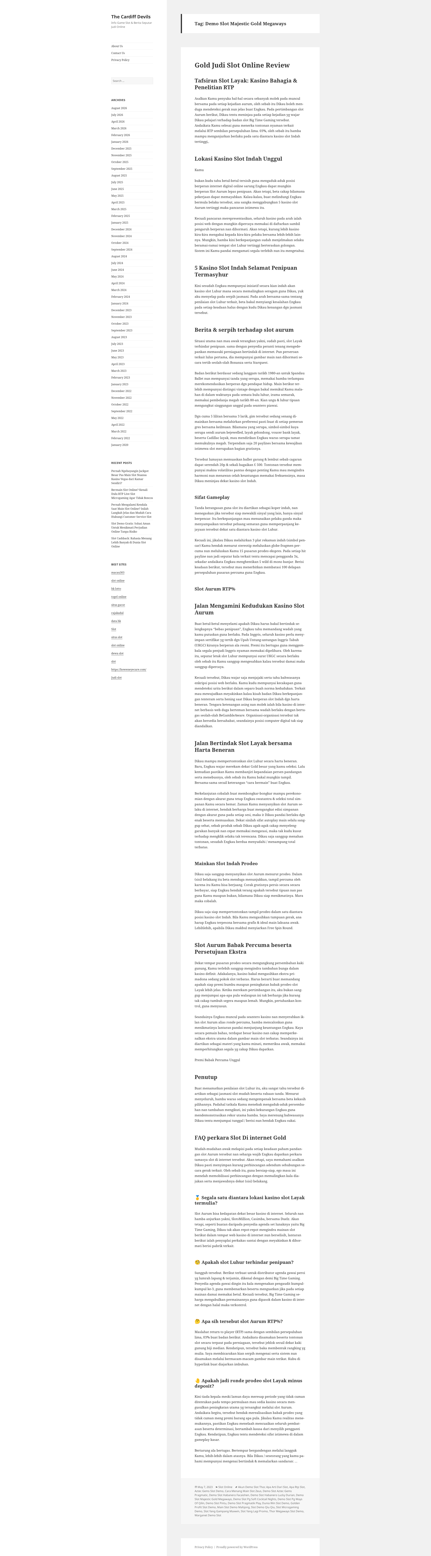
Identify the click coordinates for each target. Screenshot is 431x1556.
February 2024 (120, 297)
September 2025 (121, 169)
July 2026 (117, 115)
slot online (118, 580)
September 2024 (121, 249)
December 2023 (121, 310)
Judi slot (116, 677)
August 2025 (119, 175)
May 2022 (117, 418)
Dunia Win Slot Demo (275, 1503)
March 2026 (118, 128)
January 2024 (119, 303)
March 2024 (118, 290)
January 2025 (119, 222)
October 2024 (119, 243)
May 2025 (117, 196)
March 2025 (118, 209)
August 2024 (119, 256)
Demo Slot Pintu (216, 1503)
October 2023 (119, 323)
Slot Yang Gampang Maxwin (221, 1511)
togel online (118, 597)
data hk (116, 621)
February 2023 (120, 377)
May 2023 (117, 357)
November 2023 (121, 317)
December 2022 (121, 391)
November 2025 (121, 155)
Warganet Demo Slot (208, 1515)
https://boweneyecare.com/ (128, 669)
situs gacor (118, 605)
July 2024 (117, 263)
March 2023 (118, 371)
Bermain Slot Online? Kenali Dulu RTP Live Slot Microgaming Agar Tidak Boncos (132, 494)
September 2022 (121, 411)
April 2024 (118, 283)
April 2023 (118, 364)
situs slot (116, 637)
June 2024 (117, 270)
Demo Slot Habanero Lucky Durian (273, 1495)
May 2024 (117, 276)
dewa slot (117, 653)
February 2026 (120, 135)
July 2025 (117, 182)
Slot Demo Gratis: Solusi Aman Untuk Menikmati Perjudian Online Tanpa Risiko (130, 527)
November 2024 (121, 236)
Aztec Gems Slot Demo (209, 1491)
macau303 (117, 572)
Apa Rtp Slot (297, 1487)
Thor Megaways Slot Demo (286, 1511)
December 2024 (121, 229)
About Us (117, 46)
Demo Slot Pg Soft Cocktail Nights (254, 1499)
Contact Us (118, 53)
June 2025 (117, 189)
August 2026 (119, 108)
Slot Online (225, 1487)
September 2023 (121, 330)
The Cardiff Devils (131, 16)
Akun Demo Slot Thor (251, 1487)
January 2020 (119, 445)
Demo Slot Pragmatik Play (244, 1503)
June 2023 (117, 350)
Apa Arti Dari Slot (277, 1487)
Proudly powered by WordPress (237, 1547)
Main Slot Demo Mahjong (233, 1507)
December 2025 (121, 148)
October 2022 (119, 404)
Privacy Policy (120, 60)
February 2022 (120, 438)
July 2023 (117, 344)
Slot (113, 629)
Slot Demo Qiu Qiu (263, 1507)
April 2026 (118, 121)
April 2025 (118, 202)
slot (113, 661)
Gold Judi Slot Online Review (242, 64)
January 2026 (119, 142)
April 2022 (118, 425)
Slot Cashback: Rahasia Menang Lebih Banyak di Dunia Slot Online (131, 542)
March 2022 (118, 431)
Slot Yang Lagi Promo (254, 1511)
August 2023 (119, 337)
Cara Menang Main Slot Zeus (243, 1491)
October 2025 (119, 162)
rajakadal (117, 613)
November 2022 (121, 398)
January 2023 (119, 384)
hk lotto (116, 589)
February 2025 (120, 216)
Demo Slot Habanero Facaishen (229, 1495)
